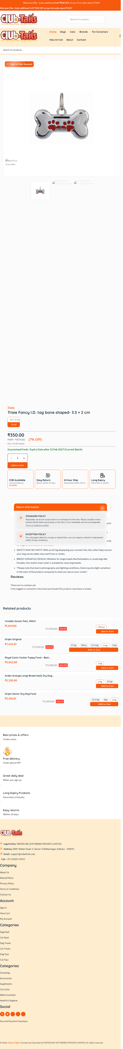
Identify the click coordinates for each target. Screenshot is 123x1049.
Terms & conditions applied (37, 525)
